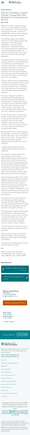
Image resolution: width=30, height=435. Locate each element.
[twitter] (22, 334)
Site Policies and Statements (9, 381)
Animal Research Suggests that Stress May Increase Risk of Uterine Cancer (16, 278)
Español (3, 410)
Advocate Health (5, 369)
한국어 (18, 412)
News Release (6, 10)
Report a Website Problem (8, 384)
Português (3, 413)
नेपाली (26, 412)
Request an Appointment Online (15, 303)
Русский (13, 413)
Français (22, 410)
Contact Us (4, 396)
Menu (3, 2)
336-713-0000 (7, 318)
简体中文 (15, 410)
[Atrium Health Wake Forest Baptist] (15, 344)
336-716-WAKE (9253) (10, 294)
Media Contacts (9, 321)
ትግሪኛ (21, 413)
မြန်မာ (11, 410)
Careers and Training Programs (9, 363)
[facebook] (18, 334)
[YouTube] (26, 334)
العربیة (7, 410)
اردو (13, 414)
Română (8, 413)
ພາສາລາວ (22, 412)
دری (18, 410)
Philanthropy (4, 390)
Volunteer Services (6, 387)
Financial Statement (6, 372)
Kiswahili (17, 413)
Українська (26, 413)
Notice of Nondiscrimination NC (10, 355)
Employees (4, 366)
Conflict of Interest (6, 378)
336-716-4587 (7, 314)
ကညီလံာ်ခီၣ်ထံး (12, 412)
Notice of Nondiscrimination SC (10, 356)
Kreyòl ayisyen (5, 412)
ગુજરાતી (26, 410)
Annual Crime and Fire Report (9, 393)
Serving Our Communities (8, 375)
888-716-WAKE (8, 296)
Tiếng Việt (16, 414)
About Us (3, 360)
